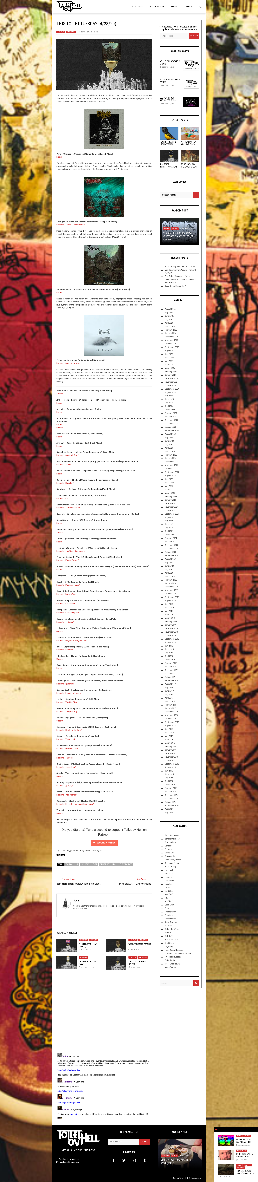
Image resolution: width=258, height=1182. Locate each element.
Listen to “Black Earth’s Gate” (69, 730)
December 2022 (171, 462)
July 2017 (169, 687)
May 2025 (169, 361)
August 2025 (170, 351)
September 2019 (172, 597)
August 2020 (170, 559)
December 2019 (171, 587)
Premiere (240, 1167)
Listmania (169, 877)
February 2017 (171, 705)
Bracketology (170, 842)
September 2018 (172, 639)
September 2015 (172, 764)
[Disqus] (104, 1016)
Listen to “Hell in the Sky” (67, 748)
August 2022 (170, 476)
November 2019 (171, 590)
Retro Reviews (171, 922)
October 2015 (170, 760)
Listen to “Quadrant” (65, 684)
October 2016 (170, 719)
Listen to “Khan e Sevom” (67, 560)
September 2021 (172, 514)
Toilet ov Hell (184, 1178)
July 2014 (169, 812)
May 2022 (169, 486)
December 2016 (171, 712)
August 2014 (170, 809)
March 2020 (170, 576)
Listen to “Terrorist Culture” (68, 508)
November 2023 (171, 424)
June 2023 (169, 441)
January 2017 (170, 708)
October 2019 (170, 594)
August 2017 (170, 684)
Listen (59, 157)
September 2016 (172, 722)
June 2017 (169, 691)
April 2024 (169, 406)
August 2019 (170, 601)
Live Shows (169, 880)
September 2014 (172, 805)
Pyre (95, 864)
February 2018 (171, 663)
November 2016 (171, 715)
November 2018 (171, 632)
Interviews (169, 873)
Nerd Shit (169, 891)
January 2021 (170, 542)
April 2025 (169, 364)
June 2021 (169, 524)
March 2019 (170, 618)
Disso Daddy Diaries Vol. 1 (175, 286)
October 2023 (170, 427)
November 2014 (171, 799)
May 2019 (169, 611)
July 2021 (169, 521)
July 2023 (169, 437)
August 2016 (170, 726)
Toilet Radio (241, 1151)
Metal (239, 1136)
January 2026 (170, 333)
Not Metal (169, 901)
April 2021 (169, 531)
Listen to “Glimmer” (65, 650)
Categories (137, 6)
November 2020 (171, 549)
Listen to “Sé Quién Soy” (67, 711)
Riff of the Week (172, 929)
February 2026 (171, 330)
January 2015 (170, 792)
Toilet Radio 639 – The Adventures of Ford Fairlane (189, 166)
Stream (59, 394)
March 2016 (170, 743)
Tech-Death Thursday (174, 950)
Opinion (168, 908)
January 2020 (170, 583)
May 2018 (169, 653)
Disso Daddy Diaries (173, 860)
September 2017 (172, 680)
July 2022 (169, 479)
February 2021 (171, 538)
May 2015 (169, 778)
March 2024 (170, 410)
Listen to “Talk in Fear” (66, 767)
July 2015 (169, 771)
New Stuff (61, 32)
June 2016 (169, 733)
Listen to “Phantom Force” (68, 585)
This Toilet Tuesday (108, 864)
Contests (168, 846)
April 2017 (169, 698)
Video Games (170, 967)
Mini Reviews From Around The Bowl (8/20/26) (188, 144)
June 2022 (169, 483)
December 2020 (171, 545)
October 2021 (170, 510)
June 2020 (169, 566)
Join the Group (156, 6)
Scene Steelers (171, 939)
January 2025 (170, 375)
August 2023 (170, 434)
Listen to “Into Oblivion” (66, 795)
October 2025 (170, 344)
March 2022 (170, 493)
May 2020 (169, 569)
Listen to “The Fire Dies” (67, 702)
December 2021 (171, 503)
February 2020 (171, 580)
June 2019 (169, 608)
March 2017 (170, 701)
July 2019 (169, 604)
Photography (170, 912)
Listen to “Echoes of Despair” (69, 693)
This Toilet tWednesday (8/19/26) (179, 276)
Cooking (168, 849)
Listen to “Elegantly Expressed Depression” (75, 804)
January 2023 (170, 458)
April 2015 (169, 781)
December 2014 (171, 795)
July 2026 (169, 312)
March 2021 (170, 535)
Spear (83, 32)
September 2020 (172, 555)
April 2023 (169, 448)
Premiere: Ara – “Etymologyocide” (135, 883)
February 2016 (171, 746)
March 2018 (170, 660)
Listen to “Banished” (65, 483)
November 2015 (171, 757)
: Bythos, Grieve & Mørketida (78, 883)
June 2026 (169, 316)
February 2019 (171, 621)
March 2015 (170, 785)
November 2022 (171, 465)
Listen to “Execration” (65, 603)
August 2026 (170, 309)
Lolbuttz (168, 884)
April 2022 (169, 489)
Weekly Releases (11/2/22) (139, 944)
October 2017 (170, 677)
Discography (170, 856)
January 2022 (170, 500)
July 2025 (169, 354)
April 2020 (169, 573)
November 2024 (171, 382)
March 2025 (170, 368)
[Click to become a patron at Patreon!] (104, 843)
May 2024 (169, 403)
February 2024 (171, 413)
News (167, 898)
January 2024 (170, 417)
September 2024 (172, 389)
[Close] (216, 1129)
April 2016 (169, 740)
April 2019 (169, 615)
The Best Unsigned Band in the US (179, 953)
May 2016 (169, 736)
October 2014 (170, 802)
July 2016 (169, 729)
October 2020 (170, 552)
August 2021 (170, 517)
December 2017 (171, 670)
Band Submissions (172, 835)
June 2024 (169, 399)
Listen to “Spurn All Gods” (67, 455)
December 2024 (171, 378)
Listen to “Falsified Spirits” (67, 613)
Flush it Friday (170, 867)
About (174, 6)
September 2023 (172, 430)
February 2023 (171, 455)
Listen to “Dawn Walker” (66, 594)
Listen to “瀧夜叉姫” (65, 785)
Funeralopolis (72, 864)
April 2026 (169, 323)
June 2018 (169, 649)
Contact (187, 6)
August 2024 (170, 392)
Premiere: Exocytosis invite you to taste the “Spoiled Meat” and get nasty (180, 1160)
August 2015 (170, 767)
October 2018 (170, 635)
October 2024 (170, 385)
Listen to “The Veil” (64, 758)
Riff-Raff (169, 936)
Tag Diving (169, 946)
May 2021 (169, 528)
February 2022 (171, 496)
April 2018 (169, 656)
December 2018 (171, 628)
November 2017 (171, 674)
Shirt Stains (170, 943)
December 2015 (171, 753)
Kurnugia (85, 864)
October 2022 (170, 469)
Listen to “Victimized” (65, 739)
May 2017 (169, 694)
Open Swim (71, 32)
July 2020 (169, 562)
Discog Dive (169, 853)
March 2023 (170, 451)
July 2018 (169, 646)
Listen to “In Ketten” (65, 622)
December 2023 (171, 420)
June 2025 (169, 358)
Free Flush (169, 870)
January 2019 (170, 625)
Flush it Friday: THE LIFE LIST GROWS (180, 267)
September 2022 (172, 472)
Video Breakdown (172, 964)
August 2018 (170, 642)
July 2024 (169, 396)
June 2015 (169, 774)
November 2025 (171, 340)
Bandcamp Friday (172, 839)
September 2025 (172, 347)
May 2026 (169, 319)
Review (59, 427)
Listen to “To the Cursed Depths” (70, 225)
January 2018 (170, 667)
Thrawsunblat (126, 864)
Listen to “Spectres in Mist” (68, 363)
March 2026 (170, 326)
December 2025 (171, 337)
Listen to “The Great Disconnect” (70, 551)
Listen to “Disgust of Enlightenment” (72, 640)
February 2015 (171, 788)
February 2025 (171, 371)
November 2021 (171, 507)
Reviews (247, 1136)
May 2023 (169, 444)
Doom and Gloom (172, 863)
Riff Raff (168, 932)
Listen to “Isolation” (65, 464)
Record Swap (170, 919)
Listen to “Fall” (62, 498)
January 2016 (170, 750)
